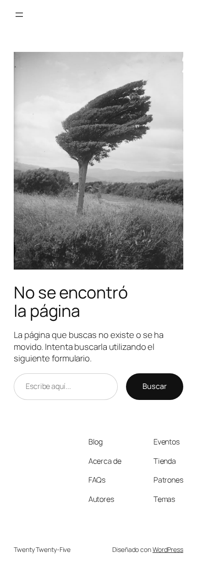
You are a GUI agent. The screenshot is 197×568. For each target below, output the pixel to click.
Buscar (154, 386)
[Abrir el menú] (19, 14)
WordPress (168, 549)
